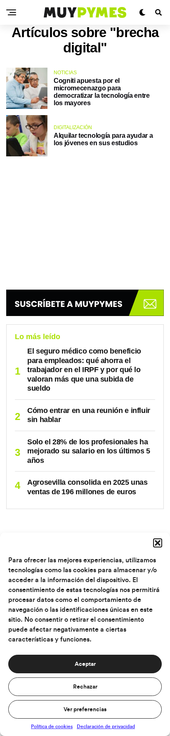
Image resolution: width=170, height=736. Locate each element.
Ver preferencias (85, 709)
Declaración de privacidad (106, 726)
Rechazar (85, 687)
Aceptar (85, 664)
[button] (157, 543)
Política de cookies (52, 726)
